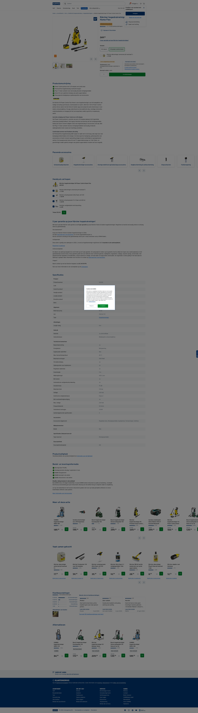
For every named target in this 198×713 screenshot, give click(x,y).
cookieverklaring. (92, 301)
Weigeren (92, 305)
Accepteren (102, 305)
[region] (99, 297)
